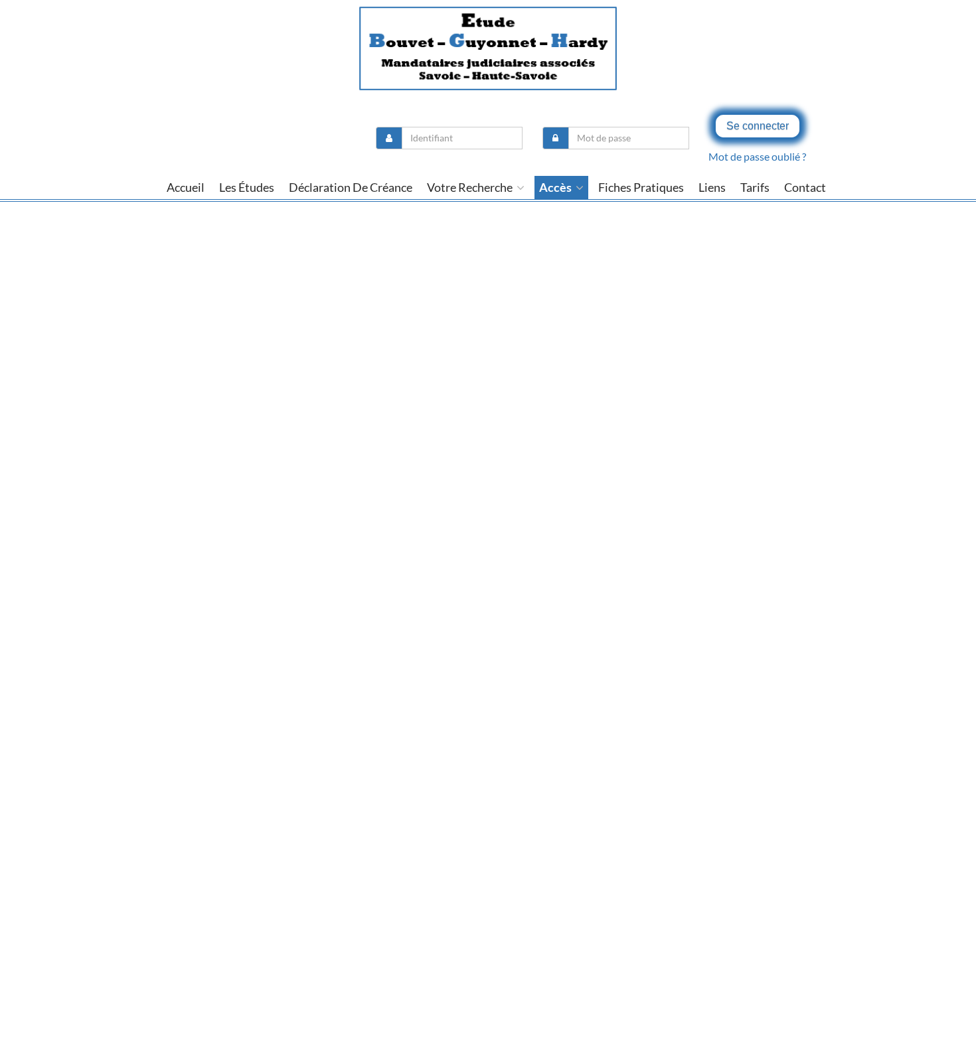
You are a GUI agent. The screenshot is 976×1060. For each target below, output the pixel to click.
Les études (246, 187)
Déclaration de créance (350, 187)
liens (712, 187)
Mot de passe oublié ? (757, 156)
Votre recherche (471, 187)
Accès (556, 187)
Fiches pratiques (641, 187)
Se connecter (757, 125)
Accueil (185, 187)
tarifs (755, 187)
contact (805, 187)
